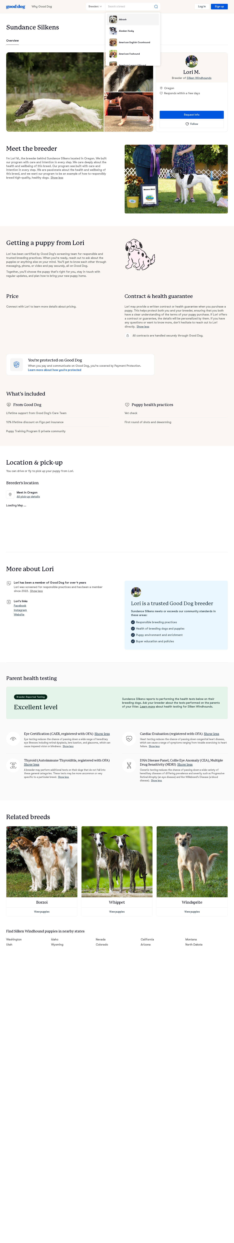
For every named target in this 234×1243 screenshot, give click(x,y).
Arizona (146, 944)
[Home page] (15, 6)
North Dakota (193, 944)
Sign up (219, 6)
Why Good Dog (42, 6)
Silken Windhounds (199, 78)
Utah (9, 944)
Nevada (101, 939)
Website (19, 614)
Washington (14, 939)
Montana (191, 939)
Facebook (20, 605)
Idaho (54, 939)
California (147, 939)
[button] (55, 92)
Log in (202, 6)
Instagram (20, 610)
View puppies (42, 911)
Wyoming (57, 944)
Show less (57, 177)
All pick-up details (28, 496)
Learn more (147, 706)
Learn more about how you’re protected (54, 370)
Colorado (102, 944)
